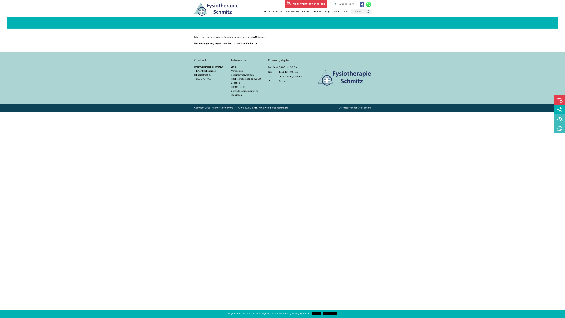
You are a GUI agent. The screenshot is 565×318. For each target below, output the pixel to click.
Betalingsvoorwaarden (242, 75)
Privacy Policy (330, 313)
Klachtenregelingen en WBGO (246, 79)
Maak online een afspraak (309, 4)
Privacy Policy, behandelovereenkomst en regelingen (244, 91)
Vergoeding (237, 71)
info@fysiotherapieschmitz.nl (273, 108)
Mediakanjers (364, 108)
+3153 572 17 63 (246, 108)
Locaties (235, 83)
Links (233, 67)
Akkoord (316, 313)
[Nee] (561, 313)
